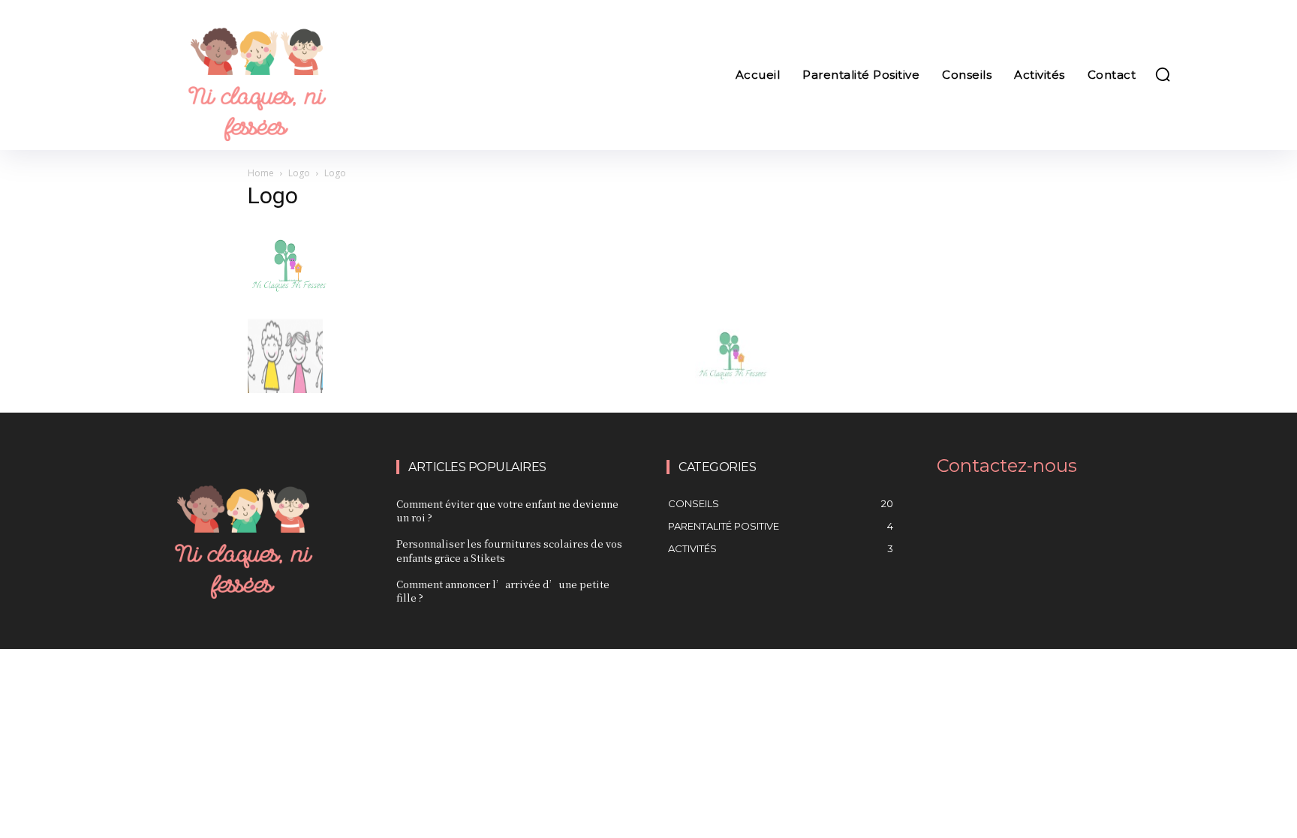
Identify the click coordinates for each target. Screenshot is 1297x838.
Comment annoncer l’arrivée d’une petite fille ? (502, 591)
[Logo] (289, 302)
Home (261, 173)
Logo (299, 173)
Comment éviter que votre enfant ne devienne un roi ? (507, 510)
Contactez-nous (1007, 465)
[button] (1162, 74)
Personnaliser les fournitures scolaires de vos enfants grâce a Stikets (509, 550)
